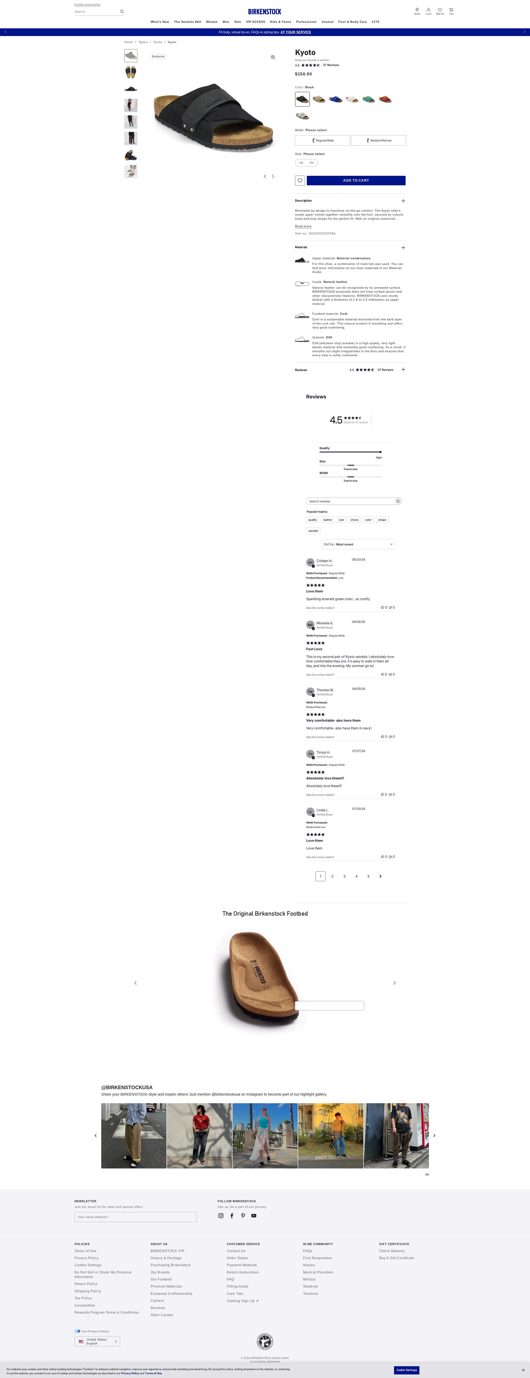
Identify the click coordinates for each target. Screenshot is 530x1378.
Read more (303, 226)
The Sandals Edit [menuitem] (187, 21)
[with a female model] (130, 105)
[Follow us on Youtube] (254, 1215)
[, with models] (130, 138)
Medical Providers (318, 1272)
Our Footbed (161, 1279)
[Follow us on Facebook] (232, 1215)
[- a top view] (130, 72)
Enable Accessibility (87, 4)
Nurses (309, 1265)
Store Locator (162, 1315)
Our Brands (160, 1272)
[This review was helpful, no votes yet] (382, 607)
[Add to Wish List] (300, 181)
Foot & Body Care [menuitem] (352, 21)
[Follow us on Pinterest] (243, 1215)
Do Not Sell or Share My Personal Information (103, 1275)
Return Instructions (243, 1272)
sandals (313, 530)
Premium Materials (166, 1286)
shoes (355, 519)
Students (310, 1286)
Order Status (237, 1258)
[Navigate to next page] (380, 876)
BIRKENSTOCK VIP (168, 1251)
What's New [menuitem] (160, 21)
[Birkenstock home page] (265, 11)
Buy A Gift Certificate (396, 1258)
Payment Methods (242, 1265)
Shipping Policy (88, 1291)
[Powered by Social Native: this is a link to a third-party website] (427, 1174)
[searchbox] (350, 501)
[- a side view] (130, 88)
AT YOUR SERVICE (280, 32)
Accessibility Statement (265, 1361)
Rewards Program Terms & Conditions (107, 1312)
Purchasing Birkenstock (171, 1265)
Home (129, 42)
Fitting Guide (238, 1286)
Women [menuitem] (212, 21)
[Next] (130, 171)
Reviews (158, 1308)
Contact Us (236, 1251)
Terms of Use (85, 1251)
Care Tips (235, 1293)
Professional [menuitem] (306, 21)
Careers (157, 1300)
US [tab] (301, 162)
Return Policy (86, 1284)
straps (382, 519)
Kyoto (158, 42)
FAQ (230, 1279)
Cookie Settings (88, 1265)
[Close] (523, 1370)
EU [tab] (312, 162)
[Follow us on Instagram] (221, 1215)
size (341, 519)
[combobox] (358, 544)
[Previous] (130, 55)
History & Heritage (166, 1258)
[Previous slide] (264, 176)
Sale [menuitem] (237, 21)
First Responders (317, 1258)
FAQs (307, 1251)
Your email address (93, 1217)
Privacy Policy (87, 1258)
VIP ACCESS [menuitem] (255, 21)
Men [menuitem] (226, 21)
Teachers (310, 1293)
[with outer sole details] (130, 155)
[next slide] (434, 1135)
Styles (144, 42)
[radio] (302, 99)
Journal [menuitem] (328, 21)
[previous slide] (95, 1135)
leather (327, 519)
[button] (5, 31)
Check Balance (392, 1251)
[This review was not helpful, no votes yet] (390, 607)
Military (309, 1279)
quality (312, 519)
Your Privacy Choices (95, 1331)
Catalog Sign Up (241, 1301)
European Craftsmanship (172, 1293)
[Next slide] (273, 176)
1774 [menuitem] (375, 21)
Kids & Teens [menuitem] (280, 21)
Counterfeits (85, 1305)
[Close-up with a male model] (130, 122)
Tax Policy (83, 1298)
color (368, 519)
